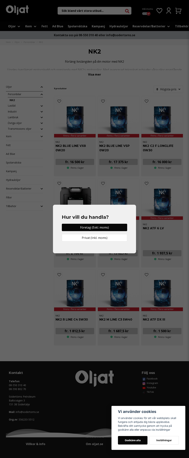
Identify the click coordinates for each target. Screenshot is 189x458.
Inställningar (164, 440)
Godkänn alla (133, 440)
